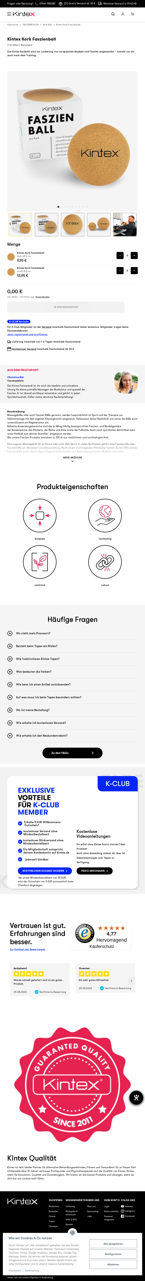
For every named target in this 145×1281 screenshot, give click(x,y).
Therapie (53, 1226)
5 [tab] (72, 207)
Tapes (52, 1221)
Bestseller (53, 1211)
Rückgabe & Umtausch (72, 1213)
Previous (10, 224)
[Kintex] (25, 15)
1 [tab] (58, 207)
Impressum (15, 1270)
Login (106, 1206)
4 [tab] (69, 207)
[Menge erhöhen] (134, 255)
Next (135, 224)
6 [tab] (76, 207)
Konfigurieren (113, 1254)
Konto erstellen (111, 1211)
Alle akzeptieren (113, 1243)
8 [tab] (83, 207)
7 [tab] (80, 207)
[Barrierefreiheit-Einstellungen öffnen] (136, 1098)
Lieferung (70, 1206)
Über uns (91, 1206)
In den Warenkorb (66, 307)
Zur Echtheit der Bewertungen (27, 949)
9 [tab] (87, 207)
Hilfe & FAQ (71, 1220)
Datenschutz (32, 1270)
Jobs (89, 1216)
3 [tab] (65, 207)
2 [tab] (62, 207)
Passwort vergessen (109, 1218)
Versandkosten (42, 297)
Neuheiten (54, 1206)
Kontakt (69, 1225)
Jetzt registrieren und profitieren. (27, 334)
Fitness (52, 1216)
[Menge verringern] (120, 255)
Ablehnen (113, 1264)
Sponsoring (92, 1211)
